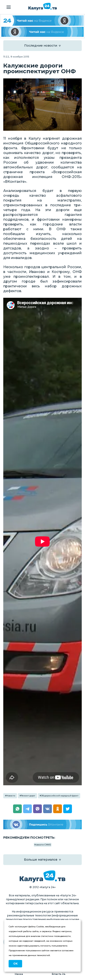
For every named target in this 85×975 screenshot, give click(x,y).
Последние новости (40, 45)
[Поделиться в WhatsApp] (17, 809)
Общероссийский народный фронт (59, 795)
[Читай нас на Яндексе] (42, 32)
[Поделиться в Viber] (37, 809)
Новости (10, 795)
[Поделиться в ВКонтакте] (47, 809)
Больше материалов (40, 860)
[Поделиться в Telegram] (27, 809)
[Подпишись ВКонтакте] (42, 824)
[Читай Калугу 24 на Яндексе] (42, 20)
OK (15, 963)
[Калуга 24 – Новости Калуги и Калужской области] (42, 6)
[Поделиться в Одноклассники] (57, 809)
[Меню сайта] (9, 7)
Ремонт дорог (28, 795)
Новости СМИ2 (42, 844)
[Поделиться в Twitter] (67, 809)
